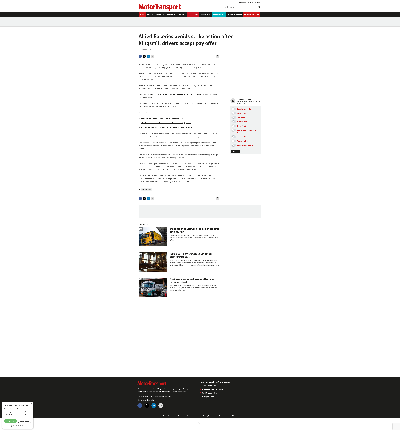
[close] (219, 52)
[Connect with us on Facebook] (140, 405)
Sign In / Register (254, 3)
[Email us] (160, 405)
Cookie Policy (219, 416)
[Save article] (217, 56)
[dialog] (17, 415)
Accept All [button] (10, 421)
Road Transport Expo (209, 393)
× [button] (31, 404)
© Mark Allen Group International (189, 416)
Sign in (193, 52)
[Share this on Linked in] (148, 56)
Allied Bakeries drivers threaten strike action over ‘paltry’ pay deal (166, 123)
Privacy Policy (207, 416)
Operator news (146, 189)
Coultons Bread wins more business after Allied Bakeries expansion (166, 127)
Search (259, 6)
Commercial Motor (209, 386)
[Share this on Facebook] (140, 56)
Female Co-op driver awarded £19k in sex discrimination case (191, 255)
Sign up (235, 151)
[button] (17, 425)
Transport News (208, 397)
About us (163, 416)
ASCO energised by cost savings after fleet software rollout (192, 280)
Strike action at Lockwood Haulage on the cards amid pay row (194, 230)
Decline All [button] (24, 421)
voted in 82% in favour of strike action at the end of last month (175, 94)
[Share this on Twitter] (144, 56)
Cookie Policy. (15, 417)
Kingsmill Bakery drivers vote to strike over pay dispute (162, 118)
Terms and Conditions (233, 416)
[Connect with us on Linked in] (153, 405)
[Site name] (160, 10)
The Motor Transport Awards (213, 389)
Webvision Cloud (204, 423)
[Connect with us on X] (146, 405)
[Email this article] (152, 56)
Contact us (172, 416)
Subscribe (242, 3)
